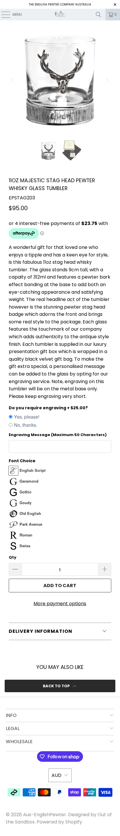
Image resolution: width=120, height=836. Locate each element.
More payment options (59, 603)
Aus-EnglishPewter (44, 814)
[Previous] (13, 80)
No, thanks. (25, 424)
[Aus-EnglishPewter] (60, 14)
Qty (12, 557)
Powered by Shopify (59, 822)
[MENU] (3, 14)
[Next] (107, 80)
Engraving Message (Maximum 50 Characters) (58, 435)
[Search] (98, 14)
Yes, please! (26, 416)
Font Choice (22, 461)
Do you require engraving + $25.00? (48, 408)
